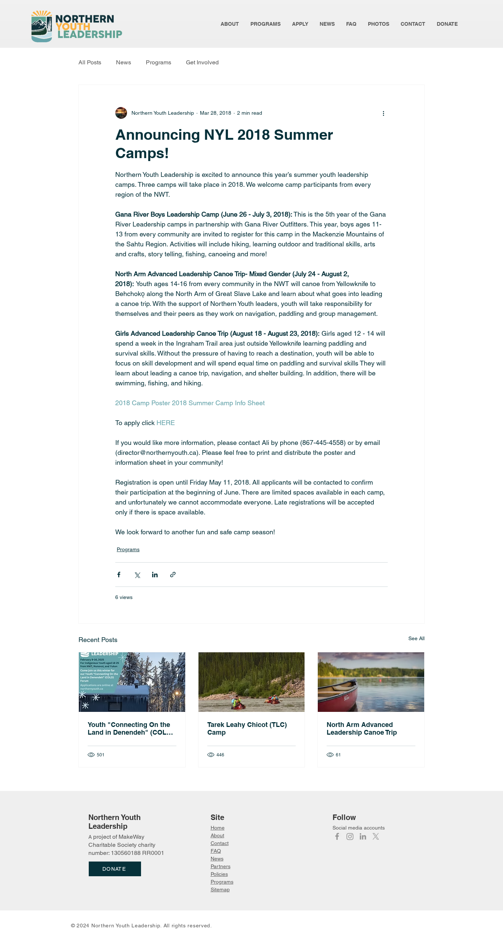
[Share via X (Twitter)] (136, 574)
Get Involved (202, 62)
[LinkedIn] (362, 836)
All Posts (89, 62)
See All (416, 638)
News (123, 62)
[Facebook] (337, 836)
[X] (375, 836)
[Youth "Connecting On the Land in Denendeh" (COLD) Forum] (132, 682)
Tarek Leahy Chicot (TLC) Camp (247, 728)
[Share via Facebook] (118, 574)
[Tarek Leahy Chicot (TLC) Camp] (251, 682)
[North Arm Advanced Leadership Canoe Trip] (371, 682)
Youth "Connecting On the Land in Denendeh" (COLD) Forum (130, 728)
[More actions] (383, 112)
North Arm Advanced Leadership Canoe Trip (362, 728)
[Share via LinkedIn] (154, 574)
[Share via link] (172, 574)
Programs (158, 62)
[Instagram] (350, 836)
